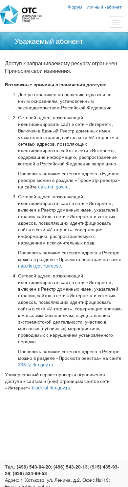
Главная (21, 14)
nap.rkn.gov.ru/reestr (39, 265)
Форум (75, 6)
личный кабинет (104, 6)
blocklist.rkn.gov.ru (51, 387)
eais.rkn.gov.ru (53, 186)
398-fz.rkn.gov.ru (35, 364)
